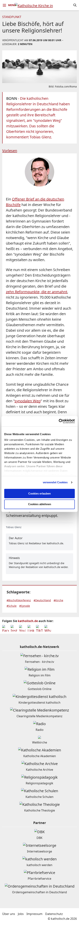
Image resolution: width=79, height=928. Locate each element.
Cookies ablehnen (39, 504)
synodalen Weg (28, 400)
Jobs (21, 914)
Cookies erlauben (39, 493)
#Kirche (58, 600)
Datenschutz (54, 914)
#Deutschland (42, 600)
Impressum (34, 914)
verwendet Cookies (55, 482)
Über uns (8, 914)
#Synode (24, 606)
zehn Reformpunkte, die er (36, 291)
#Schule (12, 606)
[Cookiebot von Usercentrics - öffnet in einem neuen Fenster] (59, 421)
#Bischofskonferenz (19, 600)
